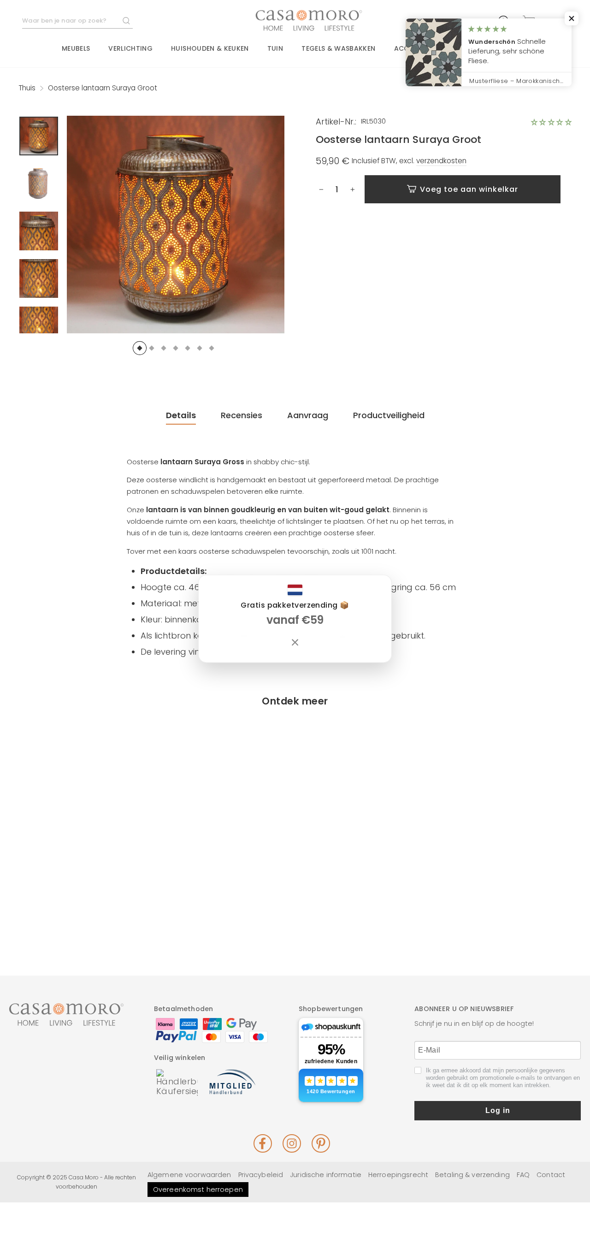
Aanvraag (307, 415)
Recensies (241, 415)
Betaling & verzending (472, 1174)
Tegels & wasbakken (338, 48)
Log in (497, 1110)
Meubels (76, 48)
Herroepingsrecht (398, 1174)
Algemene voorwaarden (189, 1174)
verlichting (130, 48)
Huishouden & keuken (210, 48)
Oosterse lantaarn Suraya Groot (83, 890)
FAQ (523, 1174)
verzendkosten (441, 161)
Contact (551, 1174)
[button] (551, 122)
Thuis (26, 88)
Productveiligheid (389, 415)
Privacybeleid (260, 1174)
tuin (275, 48)
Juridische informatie (325, 1174)
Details (181, 415)
